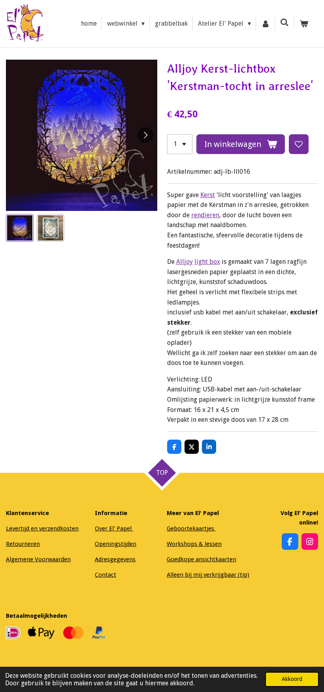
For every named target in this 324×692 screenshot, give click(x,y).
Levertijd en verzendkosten (42, 528)
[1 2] (179, 144)
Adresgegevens (115, 559)
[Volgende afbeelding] (145, 135)
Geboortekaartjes (191, 528)
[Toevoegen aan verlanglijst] (299, 144)
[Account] (265, 24)
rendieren (205, 215)
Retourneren (23, 543)
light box (207, 261)
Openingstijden (115, 543)
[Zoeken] (284, 22)
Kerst (207, 195)
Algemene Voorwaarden (38, 559)
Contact (105, 574)
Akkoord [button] (292, 679)
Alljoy (184, 261)
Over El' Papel (114, 528)
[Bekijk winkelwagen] (303, 24)
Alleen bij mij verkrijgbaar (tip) (208, 574)
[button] (20, 228)
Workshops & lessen (194, 543)
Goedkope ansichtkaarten (201, 559)
